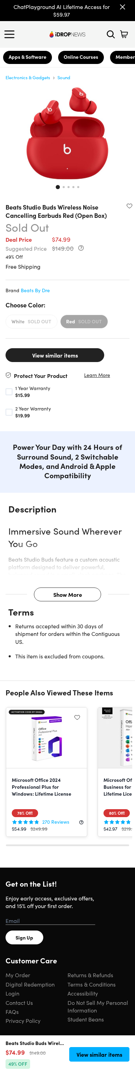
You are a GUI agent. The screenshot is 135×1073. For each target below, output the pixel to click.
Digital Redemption (30, 984)
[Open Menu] (11, 34)
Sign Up (24, 937)
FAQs (12, 1011)
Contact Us (19, 1002)
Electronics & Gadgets (28, 77)
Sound (63, 77)
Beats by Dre (35, 290)
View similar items (55, 355)
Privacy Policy (23, 1020)
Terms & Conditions (92, 984)
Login (12, 993)
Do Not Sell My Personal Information (98, 1006)
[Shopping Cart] (124, 34)
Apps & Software (27, 56)
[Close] (122, 7)
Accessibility (83, 993)
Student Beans (86, 1019)
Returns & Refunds (90, 975)
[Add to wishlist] (129, 206)
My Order (18, 975)
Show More (67, 594)
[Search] (111, 34)
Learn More (97, 375)
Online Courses (81, 56)
